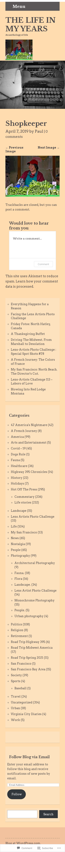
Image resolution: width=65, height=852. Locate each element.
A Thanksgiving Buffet (28, 334)
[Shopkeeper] (32, 195)
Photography (20, 555)
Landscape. (22, 584)
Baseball (20, 688)
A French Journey (24, 431)
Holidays (17, 483)
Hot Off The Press (24, 489)
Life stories (22, 502)
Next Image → (49, 147)
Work (15, 720)
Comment (43, 264)
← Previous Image (14, 149)
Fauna (15, 460)
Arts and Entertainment (28, 442)
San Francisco (21, 663)
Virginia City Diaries (26, 714)
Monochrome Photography (34, 600)
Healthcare (19, 466)
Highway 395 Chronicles (29, 472)
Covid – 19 (18, 448)
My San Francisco (24, 532)
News (15, 538)
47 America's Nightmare (29, 425)
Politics (16, 624)
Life (14, 526)
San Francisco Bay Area (28, 669)
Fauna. (19, 573)
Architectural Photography (34, 563)
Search (48, 814)
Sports (15, 681)
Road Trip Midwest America (32, 647)
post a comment (17, 209)
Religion (17, 630)
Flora (18, 578)
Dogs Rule (18, 454)
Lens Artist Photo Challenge (35, 590)
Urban (15, 708)
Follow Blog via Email (29, 757)
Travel (16, 696)
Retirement (19, 636)
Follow (17, 794)
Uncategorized (21, 702)
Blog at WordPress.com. (23, 843)
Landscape (18, 510)
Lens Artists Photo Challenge (32, 516)
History (16, 478)
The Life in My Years (30, 24)
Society (16, 675)
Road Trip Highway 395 (28, 642)
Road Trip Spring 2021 (27, 657)
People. (19, 610)
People (16, 550)
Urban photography (29, 616)
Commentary (24, 496)
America (17, 437)
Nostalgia (18, 544)
